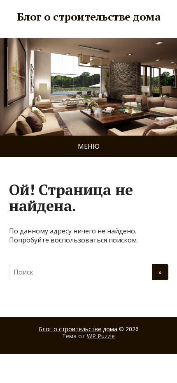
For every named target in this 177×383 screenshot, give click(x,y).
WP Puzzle (101, 336)
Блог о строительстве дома (88, 16)
